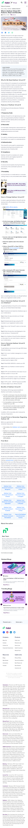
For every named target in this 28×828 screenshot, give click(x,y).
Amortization (15, 740)
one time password (14, 248)
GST (16, 775)
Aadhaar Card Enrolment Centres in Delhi (20, 487)
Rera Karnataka (14, 743)
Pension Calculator (12, 691)
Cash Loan (17, 640)
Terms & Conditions (19, 660)
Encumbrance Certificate (8, 737)
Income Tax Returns (10, 776)
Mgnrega (11, 786)
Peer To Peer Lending (13, 713)
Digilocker (20, 800)
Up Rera (20, 743)
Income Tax (11, 775)
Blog (6, 8)
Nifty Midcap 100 (8, 730)
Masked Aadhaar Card (17, 806)
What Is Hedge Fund (17, 727)
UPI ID (18, 768)
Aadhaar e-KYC (6, 809)
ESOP (22, 790)
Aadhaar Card (14, 800)
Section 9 (9, 778)
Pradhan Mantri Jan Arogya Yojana (10, 749)
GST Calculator (11, 694)
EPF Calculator (21, 688)
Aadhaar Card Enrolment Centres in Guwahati (7, 509)
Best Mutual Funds (10, 726)
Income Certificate (16, 778)
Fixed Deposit (12, 790)
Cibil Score (9, 764)
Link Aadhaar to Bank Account (17, 809)
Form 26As (12, 779)
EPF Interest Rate (7, 792)
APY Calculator (20, 700)
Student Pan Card (9, 825)
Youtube (4, 665)
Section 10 (10, 781)
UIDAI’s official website (11, 207)
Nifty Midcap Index (13, 729)
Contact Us (5, 645)
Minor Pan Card (12, 819)
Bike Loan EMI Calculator (13, 696)
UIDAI (9, 800)
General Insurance (20, 748)
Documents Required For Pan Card (13, 817)
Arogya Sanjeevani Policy (16, 756)
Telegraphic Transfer (16, 765)
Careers (4, 643)
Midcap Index (6, 729)
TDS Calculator (21, 702)
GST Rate (5, 783)
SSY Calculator (13, 688)
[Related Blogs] (13, 568)
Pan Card (18, 814)
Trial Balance (13, 768)
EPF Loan (8, 716)
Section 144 (15, 781)
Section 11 (5, 781)
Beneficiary (14, 767)
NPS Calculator (6, 689)
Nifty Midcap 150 (16, 730)
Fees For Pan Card (20, 819)
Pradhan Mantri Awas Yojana (14, 735)
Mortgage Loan (19, 741)
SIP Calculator (6, 688)
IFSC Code (15, 764)
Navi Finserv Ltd (18, 663)
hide (14, 6)
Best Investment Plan (11, 794)
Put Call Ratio (20, 722)
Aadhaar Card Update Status (16, 808)
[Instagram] (7, 632)
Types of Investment (13, 795)
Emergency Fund (15, 715)
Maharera (5, 738)
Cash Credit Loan (6, 715)
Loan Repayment (18, 711)
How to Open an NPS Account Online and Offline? (16, 191)
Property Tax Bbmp (19, 737)
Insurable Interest (10, 751)
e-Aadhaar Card (19, 811)
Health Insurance (18, 648)
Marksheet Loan (14, 716)
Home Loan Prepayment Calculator (10, 704)
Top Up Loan (21, 713)
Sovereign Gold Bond (12, 722)
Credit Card (21, 764)
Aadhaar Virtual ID (7, 806)
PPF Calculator (20, 691)
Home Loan (19, 622)
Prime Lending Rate (13, 718)
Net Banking (5, 765)
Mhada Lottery (20, 738)
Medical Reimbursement (15, 754)
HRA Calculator (15, 699)
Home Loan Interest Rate (14, 734)
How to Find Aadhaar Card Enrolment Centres (20, 516)
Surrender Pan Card (13, 822)
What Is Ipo (12, 721)
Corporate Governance (8, 648)
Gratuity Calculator (7, 699)
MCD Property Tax (11, 741)
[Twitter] (14, 632)
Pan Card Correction (12, 816)
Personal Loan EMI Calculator (15, 685)
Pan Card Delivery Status (8, 820)
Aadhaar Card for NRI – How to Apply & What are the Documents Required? (16, 184)
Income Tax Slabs (19, 776)
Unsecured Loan (14, 708)
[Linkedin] (11, 632)
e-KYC (10, 765)
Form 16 (4, 778)
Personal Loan (6, 622)
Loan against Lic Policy (8, 711)
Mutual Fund (18, 650)
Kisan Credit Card (7, 771)
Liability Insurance (16, 760)
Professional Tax (19, 779)
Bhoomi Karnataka (12, 738)
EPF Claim (17, 790)
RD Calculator (13, 692)
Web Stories (5, 660)
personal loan (9, 460)
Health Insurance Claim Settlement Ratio (12, 759)
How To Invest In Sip (12, 724)
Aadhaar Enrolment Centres (9, 811)
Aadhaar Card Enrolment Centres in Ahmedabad (7, 516)
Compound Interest (11, 770)
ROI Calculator (13, 702)
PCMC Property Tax (7, 740)
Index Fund (5, 724)
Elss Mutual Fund (18, 726)
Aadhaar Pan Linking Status (16, 803)
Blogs (15, 3)
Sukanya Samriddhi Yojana (11, 787)
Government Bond (14, 797)
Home (2, 8)
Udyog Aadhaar (6, 808)
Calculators (5, 663)
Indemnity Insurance (7, 760)
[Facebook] (4, 632)
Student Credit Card (7, 767)
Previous (1, 574)
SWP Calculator (13, 689)
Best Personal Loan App (8, 710)
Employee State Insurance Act (16, 757)
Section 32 (21, 781)
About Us (5, 640)
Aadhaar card (16, 427)
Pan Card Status (11, 814)
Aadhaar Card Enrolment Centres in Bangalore (7, 487)
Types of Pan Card (10, 823)
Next (26, 574)
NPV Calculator (6, 702)
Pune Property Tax (7, 743)
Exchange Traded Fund (8, 727)
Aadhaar (9, 8)
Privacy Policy (18, 658)
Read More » (6, 585)
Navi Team (5, 536)
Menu (25, 2)
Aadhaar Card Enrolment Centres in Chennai (7, 494)
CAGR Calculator (12, 700)
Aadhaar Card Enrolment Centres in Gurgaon (20, 494)
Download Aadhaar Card (8, 802)
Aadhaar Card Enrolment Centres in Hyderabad (7, 502)
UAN (14, 786)
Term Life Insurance (10, 748)
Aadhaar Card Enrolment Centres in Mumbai (20, 502)
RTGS (8, 768)
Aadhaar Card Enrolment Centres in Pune (20, 509)
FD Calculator (6, 692)
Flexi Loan (20, 708)
